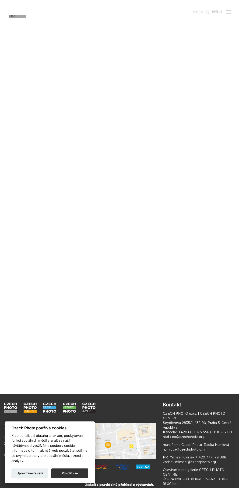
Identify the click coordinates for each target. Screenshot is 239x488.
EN (200, 11)
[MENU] (228, 11)
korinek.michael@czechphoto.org (189, 462)
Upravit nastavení (30, 473)
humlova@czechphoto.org (184, 449)
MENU (217, 11)
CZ (194, 11)
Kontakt (172, 405)
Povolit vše (70, 473)
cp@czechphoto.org (188, 437)
